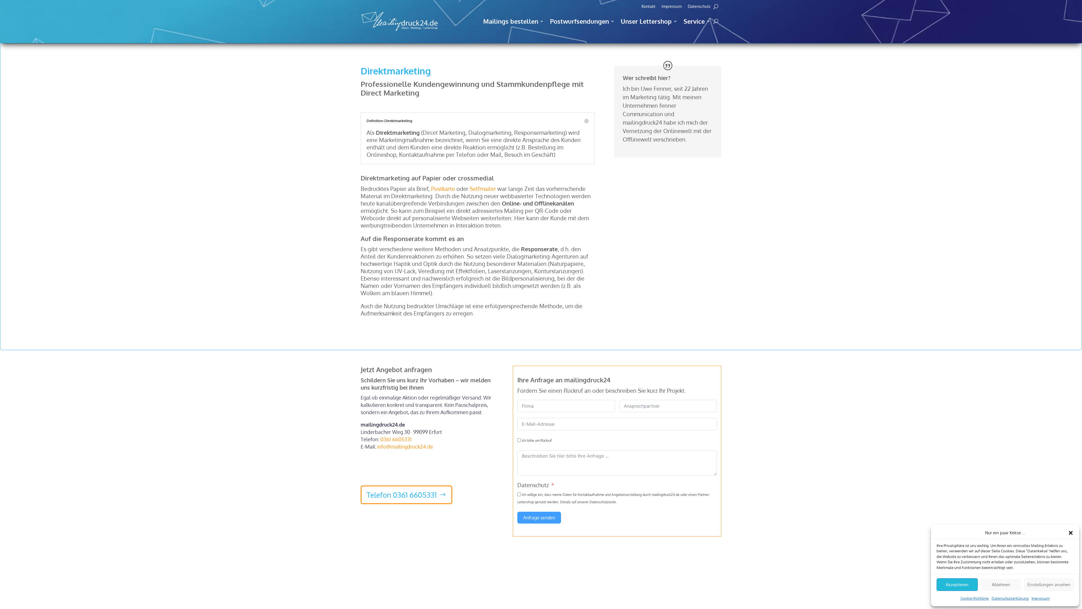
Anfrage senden (539, 517)
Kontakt (648, 7)
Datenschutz (699, 7)
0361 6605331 (396, 439)
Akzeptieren (957, 584)
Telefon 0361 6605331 (402, 494)
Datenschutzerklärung (1010, 598)
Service (694, 21)
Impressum (1041, 598)
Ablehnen (1001, 584)
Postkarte (443, 188)
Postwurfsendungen (579, 21)
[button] (1071, 533)
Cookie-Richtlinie (975, 598)
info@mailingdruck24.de (405, 446)
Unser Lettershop (646, 21)
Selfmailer (483, 188)
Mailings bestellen (510, 21)
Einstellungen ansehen (1048, 584)
